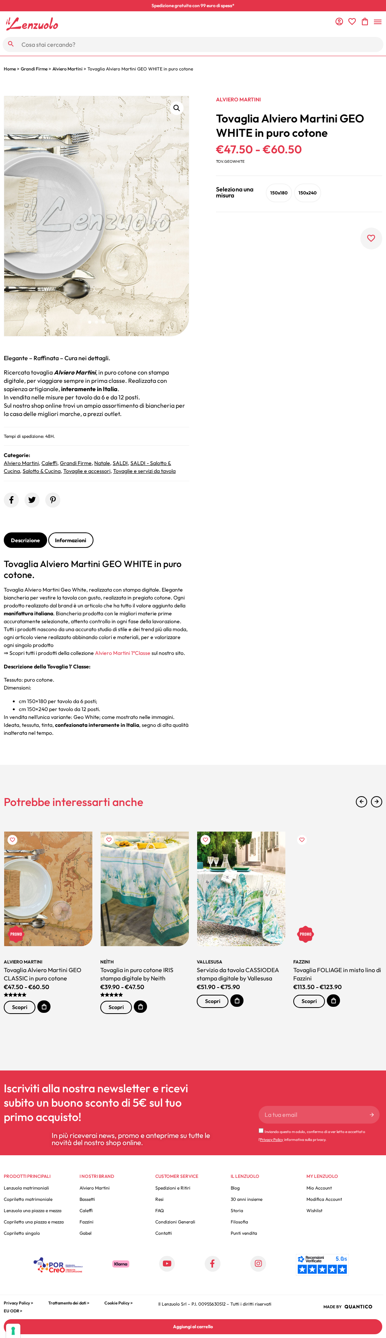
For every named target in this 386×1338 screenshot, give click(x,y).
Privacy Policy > (18, 1303)
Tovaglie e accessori (86, 471)
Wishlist (314, 1210)
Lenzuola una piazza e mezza (32, 1210)
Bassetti (87, 1199)
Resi (159, 1199)
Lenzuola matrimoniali (26, 1188)
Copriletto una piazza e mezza (34, 1222)
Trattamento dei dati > (68, 1303)
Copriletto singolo (22, 1233)
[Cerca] (11, 44)
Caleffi (49, 463)
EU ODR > (13, 1311)
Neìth (107, 962)
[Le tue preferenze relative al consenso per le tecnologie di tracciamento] (13, 1331)
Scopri (19, 1007)
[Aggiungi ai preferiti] (371, 238)
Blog (235, 1188)
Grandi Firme (34, 69)
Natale (102, 463)
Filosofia (239, 1222)
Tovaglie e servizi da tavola (144, 471)
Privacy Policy (271, 1139)
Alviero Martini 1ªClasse (122, 653)
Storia (237, 1210)
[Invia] (371, 1115)
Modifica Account (324, 1199)
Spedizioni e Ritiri (172, 1188)
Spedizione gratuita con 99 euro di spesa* (193, 5)
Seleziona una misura (234, 192)
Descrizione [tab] (25, 540)
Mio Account (319, 1188)
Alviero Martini (67, 69)
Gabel (86, 1233)
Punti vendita (244, 1233)
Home (10, 69)
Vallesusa (209, 962)
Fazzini (301, 962)
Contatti (163, 1233)
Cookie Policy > (118, 1303)
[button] (177, 108)
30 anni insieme (246, 1199)
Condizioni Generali (175, 1222)
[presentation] (361, 801)
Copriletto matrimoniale (28, 1199)
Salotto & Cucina (42, 471)
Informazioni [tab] (70, 540)
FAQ (159, 1210)
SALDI (120, 463)
